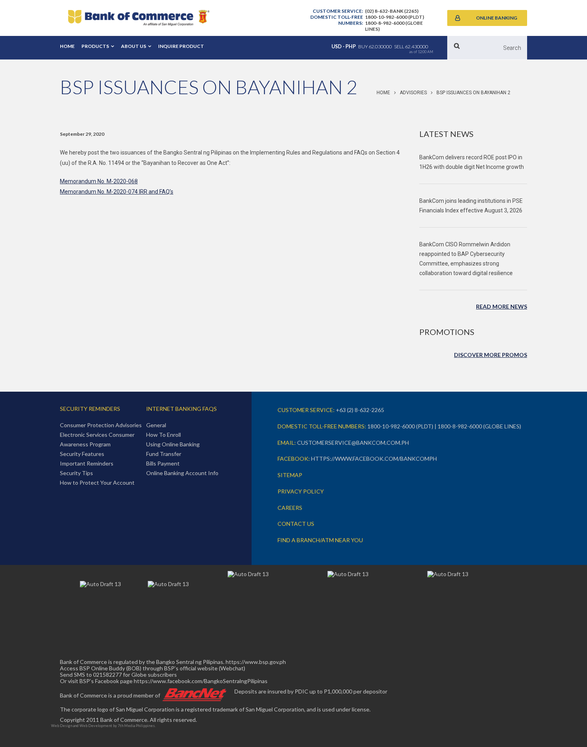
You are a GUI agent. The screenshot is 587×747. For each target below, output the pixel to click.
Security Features (82, 453)
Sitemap (290, 475)
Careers (290, 507)
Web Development (95, 725)
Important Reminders (86, 463)
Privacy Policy (301, 491)
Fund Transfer (163, 453)
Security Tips (76, 473)
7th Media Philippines (136, 725)
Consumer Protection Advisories (101, 425)
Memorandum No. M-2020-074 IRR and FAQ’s (116, 191)
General (156, 425)
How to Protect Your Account (97, 482)
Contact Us (296, 523)
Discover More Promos (490, 354)
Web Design (61, 725)
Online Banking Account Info (182, 473)
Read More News (501, 306)
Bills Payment (163, 463)
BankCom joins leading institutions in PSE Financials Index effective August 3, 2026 (471, 206)
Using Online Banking (173, 444)
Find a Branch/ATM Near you (320, 540)
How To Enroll (163, 434)
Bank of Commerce (138, 18)
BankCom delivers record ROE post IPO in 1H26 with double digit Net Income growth (471, 162)
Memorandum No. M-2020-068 (99, 181)
